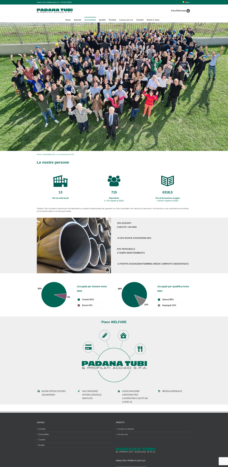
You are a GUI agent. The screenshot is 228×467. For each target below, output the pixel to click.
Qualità (41, 445)
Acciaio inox (123, 434)
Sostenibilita (43, 434)
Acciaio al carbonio (126, 429)
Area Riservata (178, 11)
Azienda (41, 429)
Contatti (41, 439)
